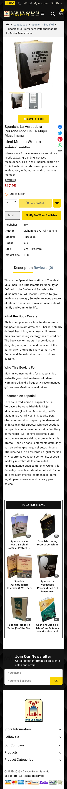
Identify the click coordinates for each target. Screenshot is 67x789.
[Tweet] (60, 133)
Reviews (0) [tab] (43, 267)
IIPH (26, 225)
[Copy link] (60, 151)
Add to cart (35, 203)
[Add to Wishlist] (57, 203)
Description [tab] (23, 267)
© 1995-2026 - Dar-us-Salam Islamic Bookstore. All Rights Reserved (26, 774)
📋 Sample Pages (33, 119)
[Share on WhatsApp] (60, 145)
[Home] (9, 25)
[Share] (60, 126)
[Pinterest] (60, 139)
